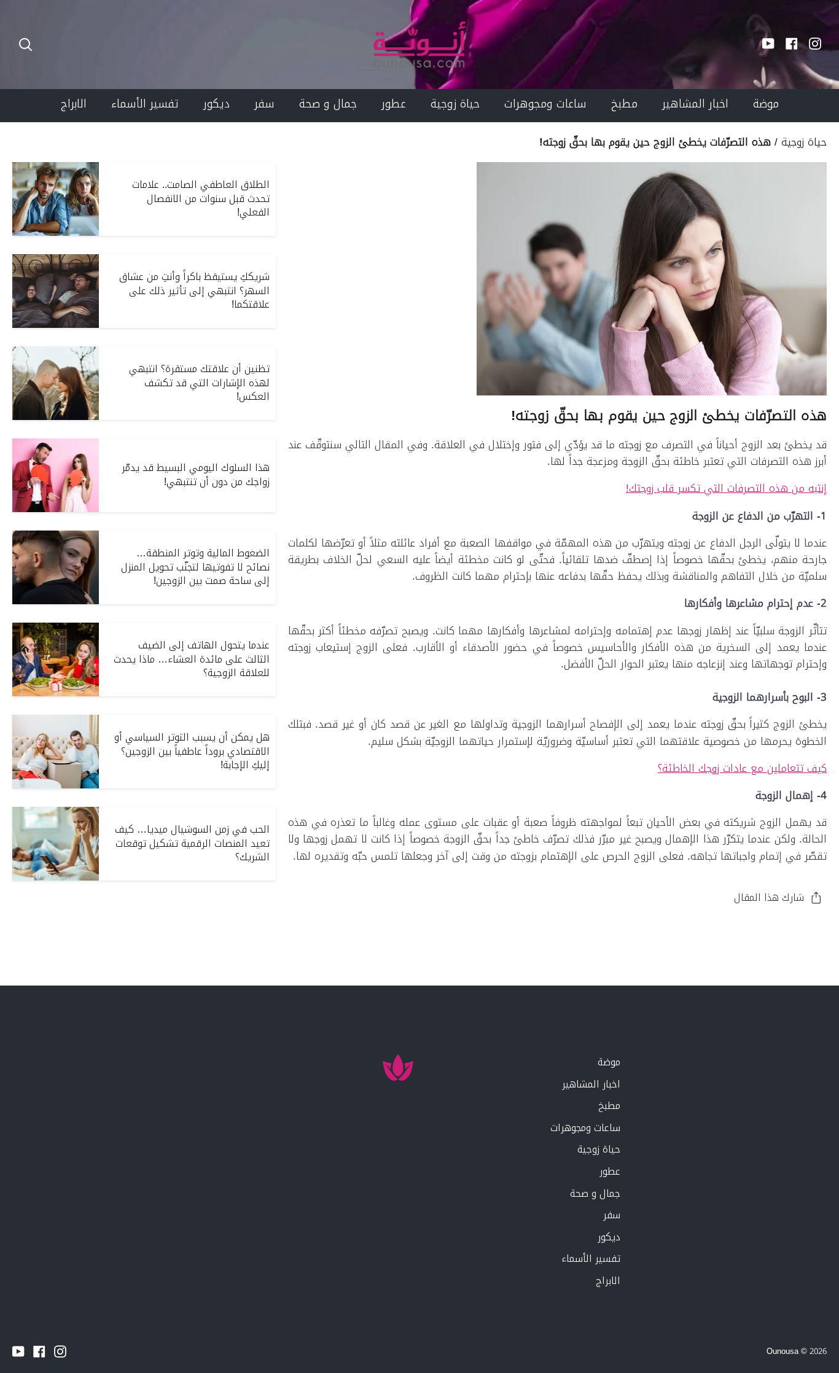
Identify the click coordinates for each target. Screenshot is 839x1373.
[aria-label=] (25, 44)
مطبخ (609, 1105)
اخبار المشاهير (591, 1084)
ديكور (609, 1237)
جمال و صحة (595, 1193)
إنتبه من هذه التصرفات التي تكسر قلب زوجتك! (726, 488)
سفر (611, 1214)
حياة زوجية (804, 142)
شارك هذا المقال (769, 897)
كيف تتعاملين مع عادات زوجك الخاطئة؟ (742, 768)
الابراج (608, 1280)
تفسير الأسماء (590, 1258)
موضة (609, 1062)
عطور (609, 1171)
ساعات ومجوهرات (585, 1127)
